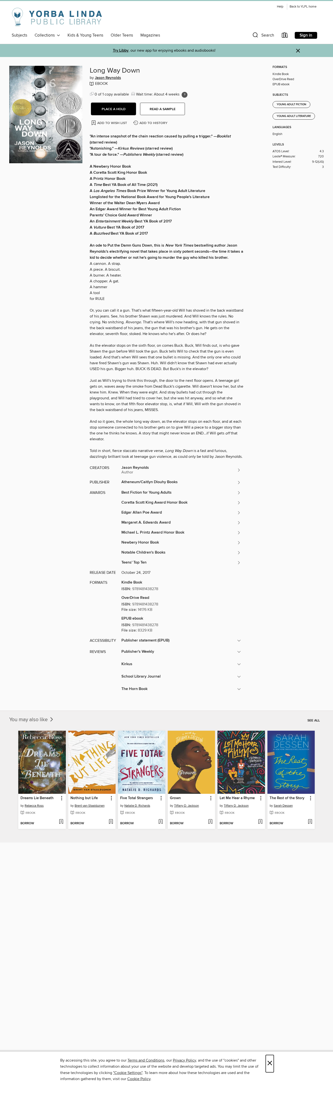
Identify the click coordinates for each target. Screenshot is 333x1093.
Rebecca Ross (34, 806)
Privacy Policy (184, 1060)
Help (280, 7)
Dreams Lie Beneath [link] (37, 798)
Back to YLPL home (303, 7)
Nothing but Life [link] (84, 798)
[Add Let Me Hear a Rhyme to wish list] (260, 822)
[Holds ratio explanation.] (184, 95)
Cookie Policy (138, 1078)
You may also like (29, 720)
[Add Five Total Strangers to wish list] (160, 822)
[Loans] (285, 36)
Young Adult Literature (294, 116)
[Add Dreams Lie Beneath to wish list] (61, 822)
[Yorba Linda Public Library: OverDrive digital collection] (57, 16)
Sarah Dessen (283, 806)
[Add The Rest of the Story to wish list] (310, 822)
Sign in (306, 35)
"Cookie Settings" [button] (127, 1072)
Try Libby (120, 50)
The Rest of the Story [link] (287, 798)
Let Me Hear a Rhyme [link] (237, 798)
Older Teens (122, 35)
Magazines (150, 35)
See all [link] (313, 720)
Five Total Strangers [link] (136, 798)
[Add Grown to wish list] (210, 822)
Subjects (19, 35)
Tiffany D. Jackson (186, 806)
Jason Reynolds (108, 78)
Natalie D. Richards (137, 806)
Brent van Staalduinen (90, 806)
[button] (263, 36)
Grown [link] (175, 798)
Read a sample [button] (163, 109)
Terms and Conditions (145, 1060)
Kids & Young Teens (85, 35)
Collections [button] (46, 35)
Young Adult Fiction (291, 104)
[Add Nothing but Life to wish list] (111, 822)
